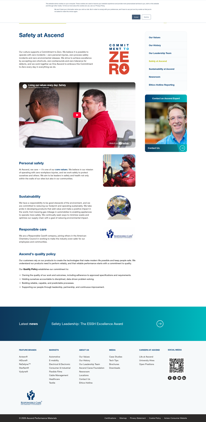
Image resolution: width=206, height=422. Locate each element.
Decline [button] (146, 17)
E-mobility (54, 360)
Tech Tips (113, 360)
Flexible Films (55, 371)
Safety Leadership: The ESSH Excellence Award (87, 324)
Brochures (114, 364)
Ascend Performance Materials (42, 418)
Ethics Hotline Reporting (161, 84)
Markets (54, 350)
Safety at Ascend (158, 61)
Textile (52, 382)
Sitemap (123, 418)
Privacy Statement (138, 418)
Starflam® (24, 368)
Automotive (54, 356)
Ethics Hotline (86, 382)
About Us (84, 350)
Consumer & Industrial (59, 368)
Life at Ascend (146, 356)
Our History (155, 45)
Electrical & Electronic (59, 364)
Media (112, 350)
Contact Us (84, 379)
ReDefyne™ (25, 364)
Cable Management (58, 375)
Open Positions (146, 364)
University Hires (146, 360)
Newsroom (154, 76)
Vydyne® (23, 371)
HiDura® (23, 360)
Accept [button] (136, 17)
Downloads (114, 368)
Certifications (110, 418)
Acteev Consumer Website (175, 418)
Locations (84, 375)
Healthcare (54, 379)
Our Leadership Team (160, 53)
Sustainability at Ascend (161, 69)
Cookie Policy (155, 418)
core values (61, 169)
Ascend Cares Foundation (91, 368)
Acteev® (23, 356)
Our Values (154, 37)
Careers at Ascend (149, 350)
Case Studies (115, 356)
